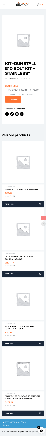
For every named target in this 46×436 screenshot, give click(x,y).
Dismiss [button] (6, 425)
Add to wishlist (27, 94)
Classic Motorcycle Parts (18, 432)
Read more (10, 204)
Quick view (23, 162)
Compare (11, 94)
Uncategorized (19, 109)
